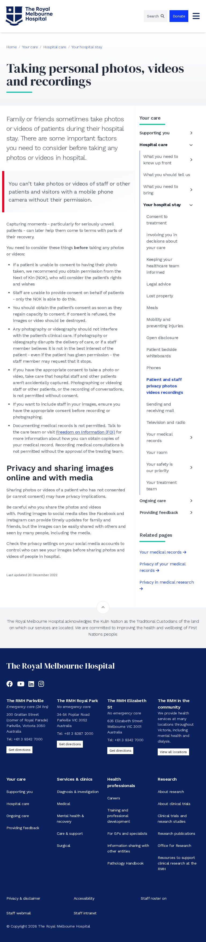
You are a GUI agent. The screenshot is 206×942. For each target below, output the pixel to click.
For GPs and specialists (127, 833)
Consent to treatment (157, 219)
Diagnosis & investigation (78, 791)
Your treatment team (161, 485)
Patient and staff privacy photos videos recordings (164, 386)
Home (11, 47)
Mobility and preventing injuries (164, 322)
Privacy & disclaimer (23, 898)
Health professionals (121, 782)
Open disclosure (162, 337)
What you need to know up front (160, 159)
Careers (113, 798)
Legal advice (158, 284)
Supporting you (154, 132)
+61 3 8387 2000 (78, 733)
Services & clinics (75, 779)
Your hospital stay (87, 47)
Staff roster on (153, 898)
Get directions (19, 750)
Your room (156, 452)
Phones (153, 367)
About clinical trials (174, 804)
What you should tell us (166, 174)
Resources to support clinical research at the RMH (177, 863)
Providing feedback (158, 512)
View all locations (173, 752)
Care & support (70, 833)
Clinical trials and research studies (172, 819)
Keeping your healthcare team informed (162, 266)
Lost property (159, 295)
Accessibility (84, 898)
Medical (63, 804)
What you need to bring (160, 189)
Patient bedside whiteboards (161, 352)
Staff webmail (18, 913)
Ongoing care (152, 500)
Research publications (176, 833)
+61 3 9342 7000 (28, 739)
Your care (30, 47)
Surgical (63, 845)
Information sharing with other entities (128, 848)
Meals (152, 307)
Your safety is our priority (159, 467)
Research (167, 779)
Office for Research (174, 845)
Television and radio (165, 422)
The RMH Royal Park (77, 700)
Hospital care (54, 47)
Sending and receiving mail (160, 407)
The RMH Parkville (24, 700)
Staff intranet (85, 913)
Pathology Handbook (125, 863)
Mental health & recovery (70, 819)
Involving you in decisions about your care (161, 241)
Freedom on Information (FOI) (85, 432)
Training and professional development (118, 816)
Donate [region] (179, 16)
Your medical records (159, 437)
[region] (155, 16)
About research (171, 791)
